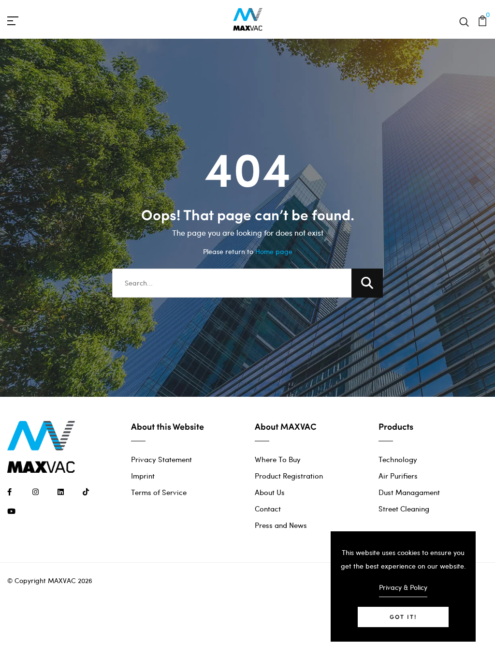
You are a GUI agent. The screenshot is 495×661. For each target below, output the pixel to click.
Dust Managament (409, 492)
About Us (270, 492)
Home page (273, 251)
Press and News (281, 525)
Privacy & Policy (403, 587)
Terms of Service (159, 492)
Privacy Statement (161, 459)
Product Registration (289, 476)
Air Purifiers (398, 476)
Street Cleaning (404, 508)
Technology (398, 459)
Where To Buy (278, 459)
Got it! (403, 617)
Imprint (143, 476)
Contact (268, 508)
